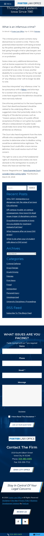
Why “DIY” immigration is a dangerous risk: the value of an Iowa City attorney (22, 202)
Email (38, 534)
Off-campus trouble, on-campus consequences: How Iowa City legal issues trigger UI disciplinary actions (22, 213)
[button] (7, 3)
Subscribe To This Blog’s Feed (19, 313)
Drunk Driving (12, 272)
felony (23, 89)
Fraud (9, 284)
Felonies (37, 31)
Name (22, 346)
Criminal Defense (14, 263)
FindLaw (25, 503)
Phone (22, 358)
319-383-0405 (16, 534)
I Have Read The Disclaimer (23, 417)
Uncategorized (13, 297)
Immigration (12, 289)
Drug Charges (12, 268)
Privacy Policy (24, 501)
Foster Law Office (18, 31)
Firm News (11, 280)
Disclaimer (22, 411)
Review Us (21, 512)
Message (22, 382)
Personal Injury (13, 293)
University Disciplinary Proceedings (21, 301)
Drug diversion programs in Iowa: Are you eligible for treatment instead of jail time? (20, 223)
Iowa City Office (21, 470)
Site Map (14, 501)
